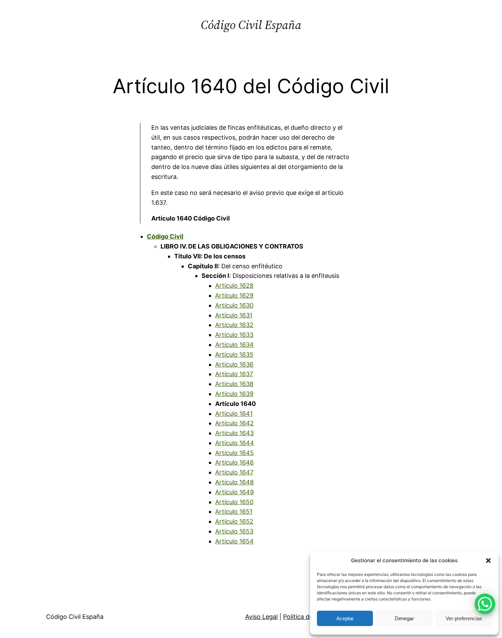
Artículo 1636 (234, 364)
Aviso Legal (261, 616)
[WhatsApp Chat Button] (485, 604)
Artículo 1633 (234, 334)
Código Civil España (251, 24)
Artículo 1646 (234, 462)
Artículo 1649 (234, 492)
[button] (488, 560)
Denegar (404, 618)
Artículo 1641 (234, 413)
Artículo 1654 (234, 541)
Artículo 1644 (234, 442)
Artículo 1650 (234, 502)
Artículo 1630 (234, 305)
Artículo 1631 (233, 315)
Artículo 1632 (234, 324)
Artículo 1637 (234, 374)
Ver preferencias (464, 618)
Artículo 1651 (233, 511)
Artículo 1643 (234, 433)
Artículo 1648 (234, 482)
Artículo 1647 (234, 472)
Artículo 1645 (234, 452)
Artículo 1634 (234, 344)
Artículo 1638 (234, 383)
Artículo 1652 (234, 521)
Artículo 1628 (234, 285)
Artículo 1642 (234, 423)
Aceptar (345, 618)
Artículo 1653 (234, 531)
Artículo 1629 (234, 295)
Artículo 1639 (234, 393)
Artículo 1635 (234, 354)
